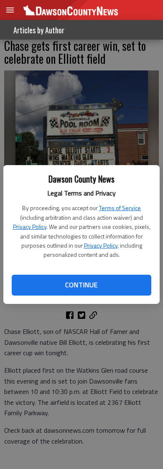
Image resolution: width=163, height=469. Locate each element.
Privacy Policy (29, 226)
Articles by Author (38, 30)
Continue (81, 285)
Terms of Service (120, 207)
